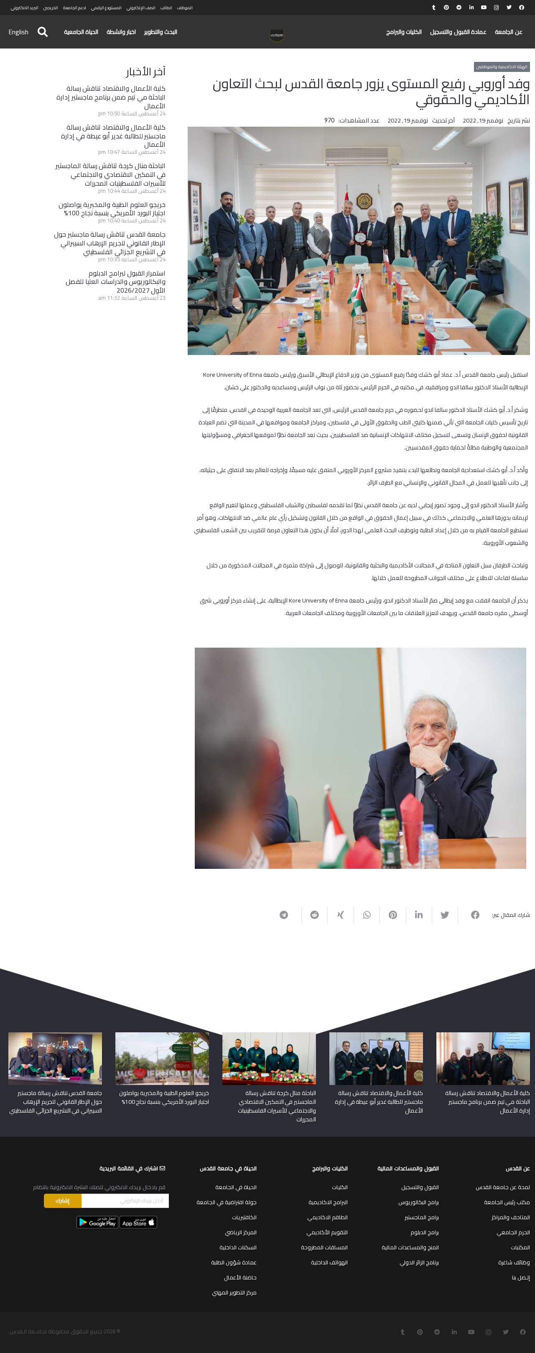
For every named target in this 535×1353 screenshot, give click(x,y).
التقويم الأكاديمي (327, 1232)
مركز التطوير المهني (234, 1292)
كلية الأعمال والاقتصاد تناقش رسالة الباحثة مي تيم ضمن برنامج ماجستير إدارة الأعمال (111, 97)
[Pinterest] (446, 8)
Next (182, 756)
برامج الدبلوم (424, 1232)
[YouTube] (484, 8)
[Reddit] (459, 8)
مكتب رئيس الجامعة (507, 1202)
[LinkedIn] (471, 8)
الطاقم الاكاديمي (327, 1217)
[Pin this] (392, 915)
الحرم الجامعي (513, 1232)
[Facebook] (522, 8)
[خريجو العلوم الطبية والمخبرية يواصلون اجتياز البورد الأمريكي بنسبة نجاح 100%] (162, 1035)
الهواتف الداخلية (329, 1262)
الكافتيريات (244, 1217)
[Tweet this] (445, 915)
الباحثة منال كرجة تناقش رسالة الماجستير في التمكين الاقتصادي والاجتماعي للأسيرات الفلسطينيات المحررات (111, 174)
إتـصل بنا (521, 1277)
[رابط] (277, 36)
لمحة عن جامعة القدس (503, 1187)
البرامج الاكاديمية (328, 1202)
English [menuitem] (18, 32)
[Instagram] (497, 8)
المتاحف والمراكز (511, 1217)
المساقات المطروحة (324, 1247)
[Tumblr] (434, 8)
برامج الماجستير (422, 1217)
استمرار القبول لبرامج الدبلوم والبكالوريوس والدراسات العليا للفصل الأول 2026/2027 (116, 282)
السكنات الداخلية (238, 1247)
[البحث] (42, 32)
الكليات (340, 1187)
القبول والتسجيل (420, 1187)
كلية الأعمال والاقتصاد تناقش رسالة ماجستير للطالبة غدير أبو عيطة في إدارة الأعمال (113, 136)
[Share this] (471, 915)
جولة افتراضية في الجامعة (226, 1202)
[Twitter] (509, 8)
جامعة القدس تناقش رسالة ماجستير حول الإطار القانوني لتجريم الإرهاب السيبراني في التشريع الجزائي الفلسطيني (110, 243)
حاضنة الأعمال (240, 1277)
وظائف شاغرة (514, 1262)
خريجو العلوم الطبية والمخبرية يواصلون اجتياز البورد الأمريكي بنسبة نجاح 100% (112, 209)
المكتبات (520, 1247)
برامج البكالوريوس (418, 1202)
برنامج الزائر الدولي (419, 1262)
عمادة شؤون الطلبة (234, 1262)
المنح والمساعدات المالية (410, 1247)
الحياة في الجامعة (236, 1187)
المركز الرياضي (241, 1232)
